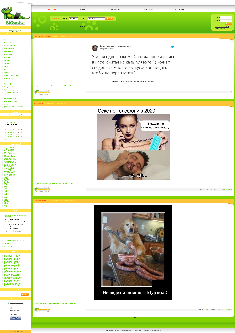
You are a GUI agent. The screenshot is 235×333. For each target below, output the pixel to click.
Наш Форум (138, 330)
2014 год (6, 192)
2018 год (6, 186)
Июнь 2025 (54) (9, 168)
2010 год (6, 198)
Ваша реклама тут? (15, 30)
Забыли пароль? (220, 28)
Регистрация (125, 330)
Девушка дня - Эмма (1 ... (12, 286)
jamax (206, 92)
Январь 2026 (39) (9, 158)
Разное (6, 72)
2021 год (6, 181)
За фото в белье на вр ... (12, 275)
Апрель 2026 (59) (9, 154)
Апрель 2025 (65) (9, 171)
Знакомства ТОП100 (11, 92)
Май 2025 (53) (8, 170)
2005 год (6, 205)
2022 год (6, 180)
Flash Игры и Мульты (11, 75)
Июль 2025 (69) (9, 167)
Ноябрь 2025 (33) (9, 161)
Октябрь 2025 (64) (10, 162)
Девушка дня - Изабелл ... (12, 268)
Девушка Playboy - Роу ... (12, 274)
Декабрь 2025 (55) (10, 159)
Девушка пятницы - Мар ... (12, 265)
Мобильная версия (155, 330)
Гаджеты (7, 60)
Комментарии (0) (227, 92)
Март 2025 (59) (8, 173)
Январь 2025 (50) (9, 176)
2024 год (6, 177)
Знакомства (8, 78)
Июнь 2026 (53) (9, 151)
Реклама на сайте (10, 98)
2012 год (6, 195)
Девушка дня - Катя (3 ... (12, 255)
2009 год (6, 199)
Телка (131, 330)
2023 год (6, 178)
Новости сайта (9, 40)
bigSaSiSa (20, 331)
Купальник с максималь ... (13, 273)
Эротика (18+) (8, 84)
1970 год (6, 206)
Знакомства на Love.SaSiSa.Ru (14, 240)
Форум (6, 63)
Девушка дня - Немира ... (12, 259)
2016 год (6, 189)
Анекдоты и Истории (11, 87)
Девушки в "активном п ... (12, 283)
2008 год (6, 200)
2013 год (6, 193)
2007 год (6, 202)
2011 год (6, 196)
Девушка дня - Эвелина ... (12, 270)
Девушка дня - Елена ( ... (12, 267)
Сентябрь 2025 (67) (10, 164)
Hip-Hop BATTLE (9, 46)
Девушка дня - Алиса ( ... (12, 280)
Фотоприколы (9, 48)
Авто (5, 69)
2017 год (6, 187)
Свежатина (117, 330)
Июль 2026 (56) (9, 149)
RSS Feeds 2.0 (8, 104)
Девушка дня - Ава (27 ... (12, 258)
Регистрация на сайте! (222, 27)
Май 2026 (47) (8, 152)
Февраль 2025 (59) (10, 174)
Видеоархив (8, 54)
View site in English (10, 101)
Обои (6, 66)
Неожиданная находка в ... (13, 284)
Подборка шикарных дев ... (13, 271)
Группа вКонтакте (10, 43)
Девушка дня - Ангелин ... (12, 256)
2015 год (6, 190)
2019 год (6, 184)
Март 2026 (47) (8, 155)
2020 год (6, 183)
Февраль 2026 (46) (10, 156)
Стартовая (109, 330)
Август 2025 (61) (9, 165)
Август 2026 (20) (9, 148)
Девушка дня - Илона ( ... (12, 264)
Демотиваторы (9, 51)
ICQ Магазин (8, 246)
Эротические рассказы (11, 90)
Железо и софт (9, 81)
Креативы (7, 57)
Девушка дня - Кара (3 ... (12, 261)
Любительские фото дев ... (13, 278)
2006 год (6, 203)
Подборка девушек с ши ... (13, 277)
